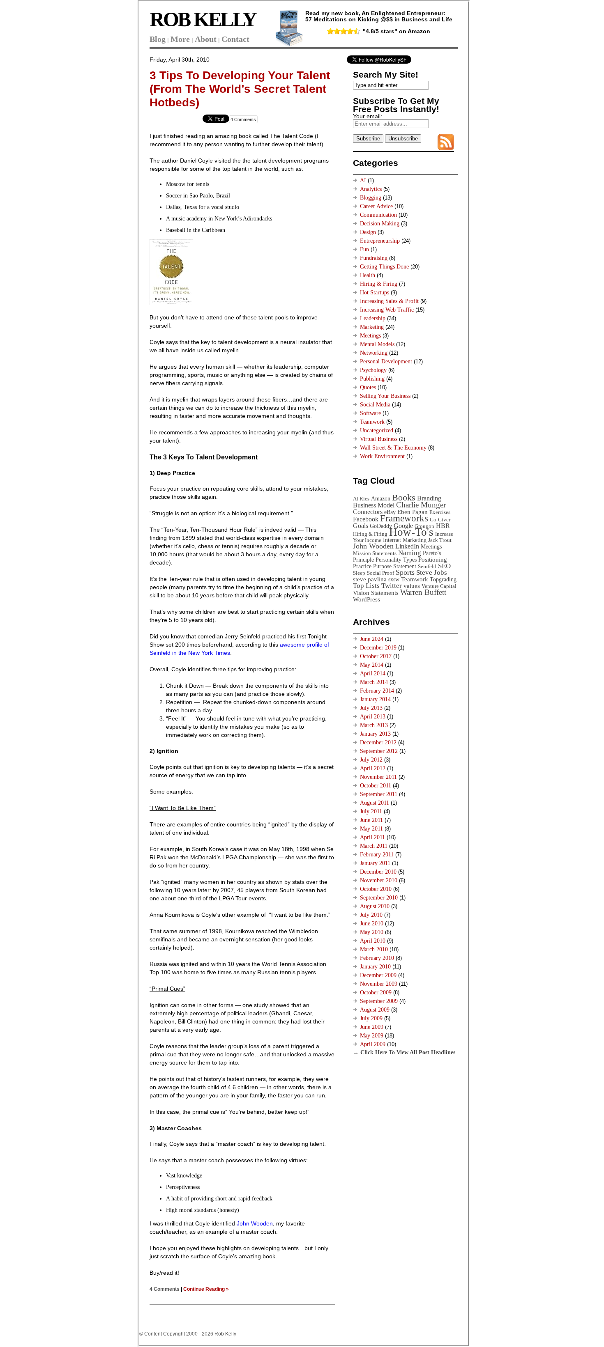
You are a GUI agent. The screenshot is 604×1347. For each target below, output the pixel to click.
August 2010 (375, 906)
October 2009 (376, 992)
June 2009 (371, 1027)
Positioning (432, 559)
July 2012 (371, 760)
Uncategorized (376, 430)
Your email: (367, 116)
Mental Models (377, 344)
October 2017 (376, 656)
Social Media (375, 405)
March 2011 (373, 846)
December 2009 (378, 975)
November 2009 (378, 984)
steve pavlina (370, 579)
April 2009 (372, 1044)
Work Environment (382, 456)
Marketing (372, 327)
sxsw (393, 579)
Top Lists (366, 586)
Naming (409, 553)
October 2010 (376, 889)
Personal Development (386, 361)
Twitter (391, 586)
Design (368, 232)
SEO (444, 566)
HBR (443, 526)
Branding (429, 498)
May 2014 (371, 665)
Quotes (368, 387)
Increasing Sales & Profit (389, 301)
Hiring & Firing (378, 284)
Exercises (439, 512)
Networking (373, 353)
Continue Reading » (206, 1289)
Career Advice (376, 206)
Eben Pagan (412, 511)
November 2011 (378, 777)
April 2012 (372, 768)
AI (363, 180)
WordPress (366, 599)
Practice (362, 566)
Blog (158, 39)
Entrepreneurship (380, 241)
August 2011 (374, 803)
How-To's (411, 532)
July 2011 (371, 811)
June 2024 (371, 639)
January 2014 (375, 699)
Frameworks (404, 518)
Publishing (372, 379)
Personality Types (396, 559)
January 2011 (375, 863)
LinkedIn (407, 546)
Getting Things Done (384, 267)
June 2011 (371, 820)
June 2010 (371, 923)
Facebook (365, 519)
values (411, 585)
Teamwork (372, 422)
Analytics (371, 189)
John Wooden (255, 1223)
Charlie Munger (421, 504)
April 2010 (372, 941)
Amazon (380, 498)
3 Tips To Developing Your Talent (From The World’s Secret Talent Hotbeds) (240, 89)
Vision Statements (376, 592)
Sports (405, 572)
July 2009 (371, 1018)
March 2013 (374, 725)
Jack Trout (440, 540)
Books (403, 497)
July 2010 (371, 915)
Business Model (373, 505)
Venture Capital (439, 586)
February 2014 (377, 691)
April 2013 (372, 717)
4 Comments (243, 119)
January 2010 (375, 967)
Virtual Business (378, 439)
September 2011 (378, 794)
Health (367, 275)
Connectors (368, 511)
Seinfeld (427, 566)
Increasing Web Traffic (387, 310)
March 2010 (374, 949)
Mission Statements (375, 553)
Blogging (370, 198)
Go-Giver (440, 519)
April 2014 (372, 673)
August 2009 (375, 1010)
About (206, 39)
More (180, 39)
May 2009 (371, 1036)
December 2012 (378, 742)
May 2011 (371, 829)
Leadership (372, 318)
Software (370, 413)
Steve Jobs (431, 572)
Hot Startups (374, 292)
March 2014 (374, 682)
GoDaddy (381, 526)
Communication (378, 215)
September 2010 (379, 898)
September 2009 (379, 1001)
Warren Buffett (423, 592)
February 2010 (377, 958)
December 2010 (378, 872)
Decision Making (379, 223)
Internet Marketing (404, 540)
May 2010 (371, 932)
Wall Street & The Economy (393, 448)
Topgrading (443, 579)
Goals (360, 525)
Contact (235, 39)
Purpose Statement (394, 566)
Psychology (373, 370)
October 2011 (375, 785)
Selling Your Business (385, 396)
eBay (390, 512)
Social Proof (380, 573)
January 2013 (375, 734)
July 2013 (371, 708)
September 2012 (379, 751)
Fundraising (373, 258)
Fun (364, 249)
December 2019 (378, 648)
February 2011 (377, 854)
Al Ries (361, 499)
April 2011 (372, 837)
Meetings (370, 336)
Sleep (359, 573)
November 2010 (378, 880)
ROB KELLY (203, 19)
